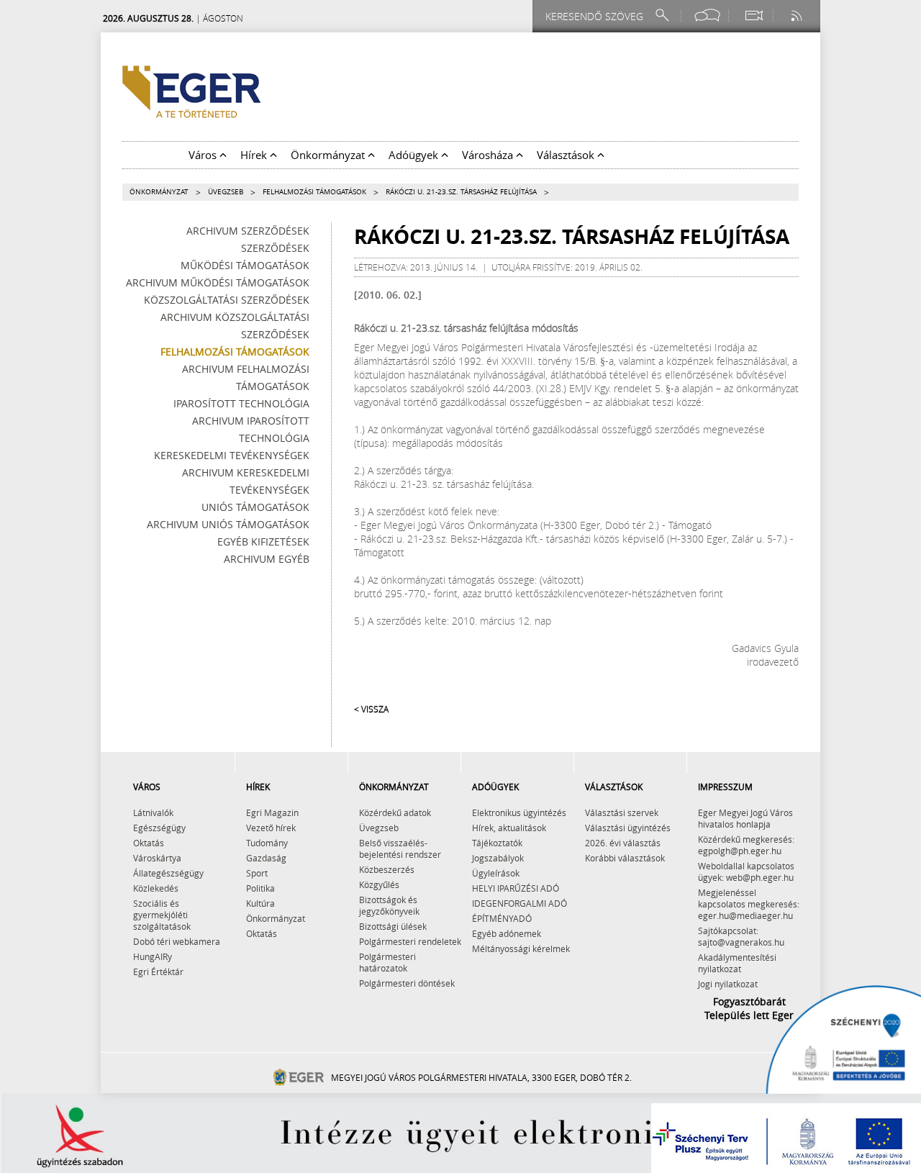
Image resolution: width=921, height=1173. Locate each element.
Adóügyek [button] (415, 155)
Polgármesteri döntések (407, 983)
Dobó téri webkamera (176, 941)
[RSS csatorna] (797, 15)
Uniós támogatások (255, 507)
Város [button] (204, 155)
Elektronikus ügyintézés (519, 812)
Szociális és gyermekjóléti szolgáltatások (162, 914)
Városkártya (157, 858)
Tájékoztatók (497, 842)
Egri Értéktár (158, 971)
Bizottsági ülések (393, 926)
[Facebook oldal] (707, 15)
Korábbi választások (625, 858)
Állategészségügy (168, 873)
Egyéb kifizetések (263, 541)
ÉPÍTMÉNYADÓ (502, 918)
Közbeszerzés (386, 869)
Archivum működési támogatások (217, 282)
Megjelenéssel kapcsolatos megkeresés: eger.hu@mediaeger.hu (748, 904)
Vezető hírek (271, 827)
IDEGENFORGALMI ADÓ (519, 903)
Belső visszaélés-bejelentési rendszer (400, 848)
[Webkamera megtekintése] (753, 15)
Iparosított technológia (241, 403)
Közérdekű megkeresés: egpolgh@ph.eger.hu (746, 844)
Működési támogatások (245, 265)
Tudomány (267, 842)
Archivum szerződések (247, 230)
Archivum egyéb (266, 559)
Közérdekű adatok (395, 812)
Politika (260, 888)
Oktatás (148, 842)
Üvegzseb (225, 191)
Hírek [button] (255, 155)
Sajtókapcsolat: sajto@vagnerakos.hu (741, 936)
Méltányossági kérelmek (521, 948)
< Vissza (371, 709)
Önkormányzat (159, 191)
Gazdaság (266, 858)
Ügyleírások (496, 873)
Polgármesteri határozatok (387, 962)
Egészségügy (159, 827)
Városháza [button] (489, 155)
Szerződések (275, 248)
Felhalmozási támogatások (314, 191)
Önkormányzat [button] (329, 155)
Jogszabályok (498, 858)
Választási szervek (621, 812)
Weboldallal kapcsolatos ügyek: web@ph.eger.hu (746, 871)
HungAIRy (152, 956)
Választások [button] (567, 155)
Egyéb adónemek (506, 933)
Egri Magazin (272, 812)
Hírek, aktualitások (509, 827)
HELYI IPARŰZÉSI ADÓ (515, 888)
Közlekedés (155, 888)
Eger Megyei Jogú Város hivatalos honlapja (745, 818)
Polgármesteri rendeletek (410, 941)
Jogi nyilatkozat (728, 983)
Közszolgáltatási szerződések (226, 300)
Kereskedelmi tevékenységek (231, 455)
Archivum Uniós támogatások (228, 524)
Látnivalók (153, 812)
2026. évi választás (623, 842)
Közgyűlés (379, 884)
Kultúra (260, 903)
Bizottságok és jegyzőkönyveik (389, 905)
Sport (257, 873)
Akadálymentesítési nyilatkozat (737, 962)
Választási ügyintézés (628, 827)
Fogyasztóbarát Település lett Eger (749, 1008)
